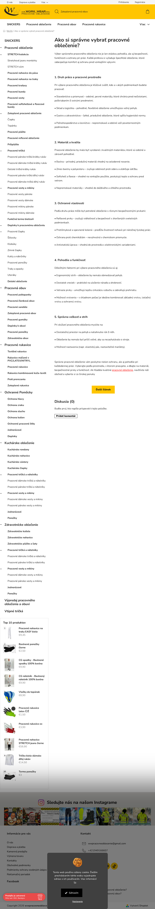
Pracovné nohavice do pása (23, 73)
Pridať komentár (66, 420)
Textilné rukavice (17, 351)
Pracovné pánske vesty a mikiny (25, 505)
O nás (9, 2)
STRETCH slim (16, 66)
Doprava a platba (26, 2)
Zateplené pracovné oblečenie (24, 113)
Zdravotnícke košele (19, 531)
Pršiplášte (13, 144)
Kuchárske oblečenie (19, 443)
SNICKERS (12, 41)
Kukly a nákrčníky (17, 256)
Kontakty (11, 860)
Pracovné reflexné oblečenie (23, 138)
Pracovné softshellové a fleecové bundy (26, 105)
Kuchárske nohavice (19, 455)
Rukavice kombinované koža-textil (27, 373)
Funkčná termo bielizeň (21, 219)
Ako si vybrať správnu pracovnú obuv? (99, 893)
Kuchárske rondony (18, 449)
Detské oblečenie (17, 281)
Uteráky (12, 275)
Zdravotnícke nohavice (20, 537)
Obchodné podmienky (18, 865)
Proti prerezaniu (16, 379)
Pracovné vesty (16, 98)
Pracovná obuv (15, 288)
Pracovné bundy (16, 91)
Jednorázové (14, 430)
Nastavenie (76, 901)
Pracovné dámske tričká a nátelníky (27, 480)
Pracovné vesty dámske (20, 200)
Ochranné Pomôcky (19, 392)
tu (74, 882)
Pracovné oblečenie (19, 48)
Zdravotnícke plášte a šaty (22, 543)
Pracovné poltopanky (19, 294)
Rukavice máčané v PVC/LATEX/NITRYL (19, 359)
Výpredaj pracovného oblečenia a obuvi (20, 602)
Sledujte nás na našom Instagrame (81, 802)
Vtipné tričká (14, 611)
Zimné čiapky (15, 250)
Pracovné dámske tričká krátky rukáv (27, 163)
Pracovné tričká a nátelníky (23, 474)
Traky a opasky (15, 269)
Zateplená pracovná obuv (22, 313)
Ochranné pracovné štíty (21, 423)
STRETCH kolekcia (18, 54)
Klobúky (12, 244)
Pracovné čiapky (16, 231)
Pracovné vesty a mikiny (21, 188)
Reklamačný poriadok (17, 874)
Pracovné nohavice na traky (23, 79)
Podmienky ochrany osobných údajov (26, 870)
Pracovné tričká (16, 150)
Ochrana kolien (16, 417)
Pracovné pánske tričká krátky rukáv (27, 157)
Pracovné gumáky (17, 319)
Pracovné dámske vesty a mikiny (25, 499)
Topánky (12, 125)
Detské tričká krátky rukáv (22, 169)
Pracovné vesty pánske (20, 194)
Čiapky (11, 119)
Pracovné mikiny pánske (21, 206)
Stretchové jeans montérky (22, 60)
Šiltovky (12, 237)
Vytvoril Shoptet (138, 905)
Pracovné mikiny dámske (21, 213)
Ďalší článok (102, 393)
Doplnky (12, 436)
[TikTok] (113, 866)
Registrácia (139, 2)
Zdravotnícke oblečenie (21, 525)
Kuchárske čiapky (17, 468)
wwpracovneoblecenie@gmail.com (106, 843)
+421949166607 (97, 850)
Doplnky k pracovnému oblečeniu (26, 225)
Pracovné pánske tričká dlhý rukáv (26, 175)
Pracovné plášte (17, 132)
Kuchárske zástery (18, 462)
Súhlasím (72, 892)
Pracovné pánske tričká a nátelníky (26, 487)
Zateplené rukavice (18, 385)
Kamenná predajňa (16, 851)
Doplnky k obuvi (17, 325)
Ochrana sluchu (16, 411)
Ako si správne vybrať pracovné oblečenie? (102, 890)
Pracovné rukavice (18, 345)
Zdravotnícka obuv (18, 338)
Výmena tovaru (14, 856)
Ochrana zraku (16, 405)
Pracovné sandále (17, 307)
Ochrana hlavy (16, 399)
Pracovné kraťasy (17, 85)
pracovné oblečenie (122, 374)
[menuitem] (12, 24)
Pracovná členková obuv (21, 301)
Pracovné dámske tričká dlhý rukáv (26, 181)
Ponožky (12, 518)
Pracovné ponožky (17, 262)
